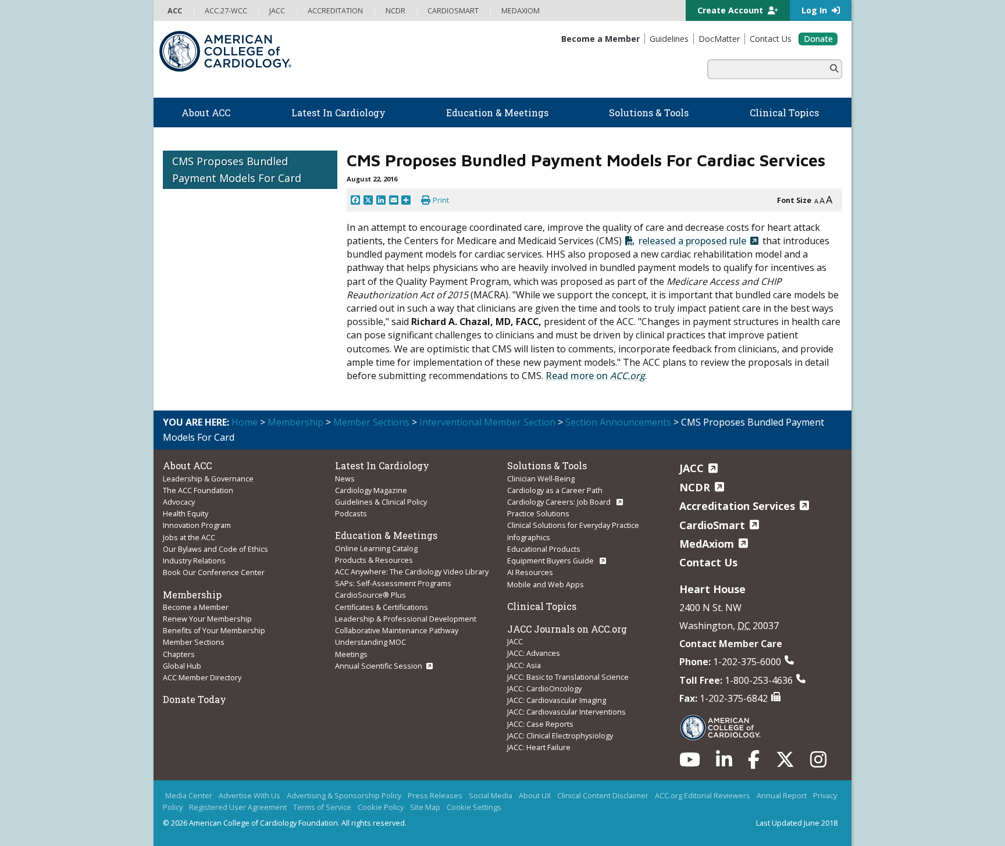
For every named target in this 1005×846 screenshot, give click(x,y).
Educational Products (543, 549)
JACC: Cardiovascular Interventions (566, 711)
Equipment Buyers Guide (551, 560)
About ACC (187, 465)
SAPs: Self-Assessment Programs (393, 583)
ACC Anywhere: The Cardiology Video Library (412, 571)
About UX (535, 795)
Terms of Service (322, 807)
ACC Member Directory (202, 677)
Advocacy (179, 502)
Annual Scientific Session (378, 666)
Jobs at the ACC (189, 537)
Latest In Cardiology (382, 465)
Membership (295, 422)
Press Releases (435, 795)
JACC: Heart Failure (539, 747)
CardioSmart (712, 525)
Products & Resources (374, 560)
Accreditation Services (737, 506)
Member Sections (371, 422)
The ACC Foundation (198, 490)
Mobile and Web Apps (545, 584)
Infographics (528, 537)
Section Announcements (618, 422)
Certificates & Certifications (381, 607)
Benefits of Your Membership (214, 630)
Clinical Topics (541, 606)
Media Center (188, 795)
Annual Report (782, 795)
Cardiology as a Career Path (555, 490)
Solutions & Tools (547, 465)
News (345, 478)
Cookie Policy (381, 807)
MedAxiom (706, 544)
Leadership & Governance (208, 478)
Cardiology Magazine (371, 490)
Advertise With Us (249, 795)
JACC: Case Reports (540, 724)
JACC (515, 641)
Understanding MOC (370, 642)
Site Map (425, 807)
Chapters (179, 654)
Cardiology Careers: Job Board (559, 502)
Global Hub (182, 666)
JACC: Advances (533, 653)
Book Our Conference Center (214, 572)
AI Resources (530, 572)
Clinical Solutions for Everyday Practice (573, 525)
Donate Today (194, 699)
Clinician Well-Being (541, 478)
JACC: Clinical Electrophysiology (560, 735)
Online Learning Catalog (376, 548)
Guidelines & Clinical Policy (381, 502)
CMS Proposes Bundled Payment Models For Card (236, 169)
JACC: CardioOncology (544, 688)
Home (244, 422)
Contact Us (708, 562)
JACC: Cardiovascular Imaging (556, 700)
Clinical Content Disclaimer (602, 795)
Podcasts (351, 513)
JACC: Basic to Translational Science (568, 677)
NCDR (694, 487)
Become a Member (196, 607)
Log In (815, 10)
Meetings (351, 654)
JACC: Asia (524, 665)
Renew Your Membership (207, 618)
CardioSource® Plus (370, 595)
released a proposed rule (692, 240)
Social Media (490, 795)
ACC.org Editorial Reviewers (702, 795)
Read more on (595, 375)
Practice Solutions (538, 513)
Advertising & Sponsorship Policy (344, 795)
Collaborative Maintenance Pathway (396, 630)
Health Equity (185, 513)
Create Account (731, 10)
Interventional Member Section (487, 422)
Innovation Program (197, 525)
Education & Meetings (386, 535)
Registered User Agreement (238, 807)
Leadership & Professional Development (405, 618)
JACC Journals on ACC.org (567, 629)
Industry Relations (194, 560)
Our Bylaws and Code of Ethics (215, 549)
